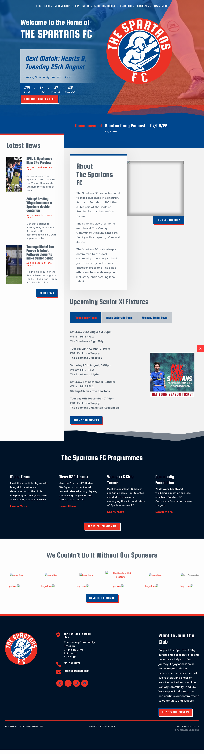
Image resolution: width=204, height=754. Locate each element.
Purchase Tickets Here (39, 99)
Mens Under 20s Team (119, 317)
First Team (43, 5)
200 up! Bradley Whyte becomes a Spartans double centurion (39, 204)
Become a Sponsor (102, 597)
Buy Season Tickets (175, 712)
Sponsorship (62, 5)
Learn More (19, 506)
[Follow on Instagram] (76, 683)
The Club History (168, 219)
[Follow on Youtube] (84, 683)
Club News (47, 293)
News (157, 5)
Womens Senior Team (154, 317)
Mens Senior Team (86, 317)
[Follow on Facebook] (68, 683)
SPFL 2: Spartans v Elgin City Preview (39, 160)
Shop (164, 5)
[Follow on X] (59, 683)
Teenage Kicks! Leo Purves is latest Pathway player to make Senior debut (40, 252)
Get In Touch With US (102, 526)
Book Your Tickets (86, 420)
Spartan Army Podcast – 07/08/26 (136, 125)
